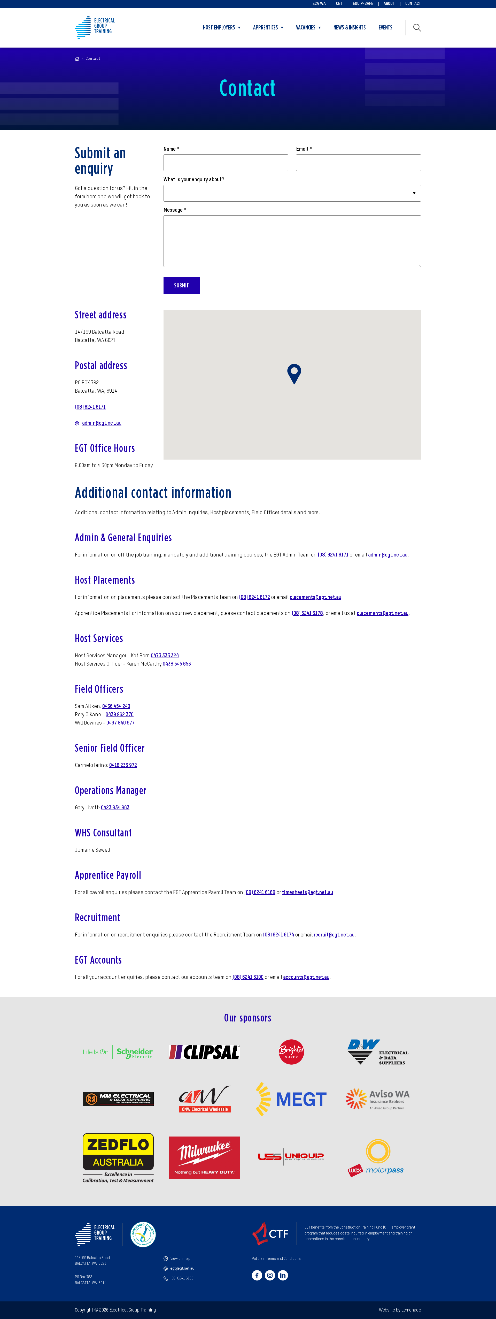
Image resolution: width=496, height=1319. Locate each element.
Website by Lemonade (400, 1310)
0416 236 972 (123, 765)
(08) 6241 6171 (90, 407)
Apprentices (265, 28)
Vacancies (305, 28)
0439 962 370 (120, 715)
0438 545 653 (177, 664)
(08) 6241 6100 (248, 977)
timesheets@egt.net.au (307, 892)
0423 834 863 (115, 808)
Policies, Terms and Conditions (276, 1259)
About (389, 4)
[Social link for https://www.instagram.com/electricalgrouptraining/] (270, 1275)
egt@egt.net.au (182, 1268)
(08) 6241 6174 (278, 935)
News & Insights (350, 28)
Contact (413, 4)
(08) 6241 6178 (307, 613)
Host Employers (219, 28)
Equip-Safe (363, 4)
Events (385, 28)
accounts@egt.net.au (306, 977)
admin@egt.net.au (101, 423)
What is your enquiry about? (194, 179)
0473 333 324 (165, 656)
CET (339, 4)
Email (304, 149)
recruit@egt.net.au (334, 935)
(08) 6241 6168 (259, 892)
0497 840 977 (120, 723)
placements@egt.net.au (315, 597)
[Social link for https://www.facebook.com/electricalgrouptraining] (257, 1275)
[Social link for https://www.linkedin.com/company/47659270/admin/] (283, 1275)
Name (172, 149)
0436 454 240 (116, 706)
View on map (180, 1259)
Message (175, 210)
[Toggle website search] (417, 28)
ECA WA (319, 4)
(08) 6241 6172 (254, 597)
